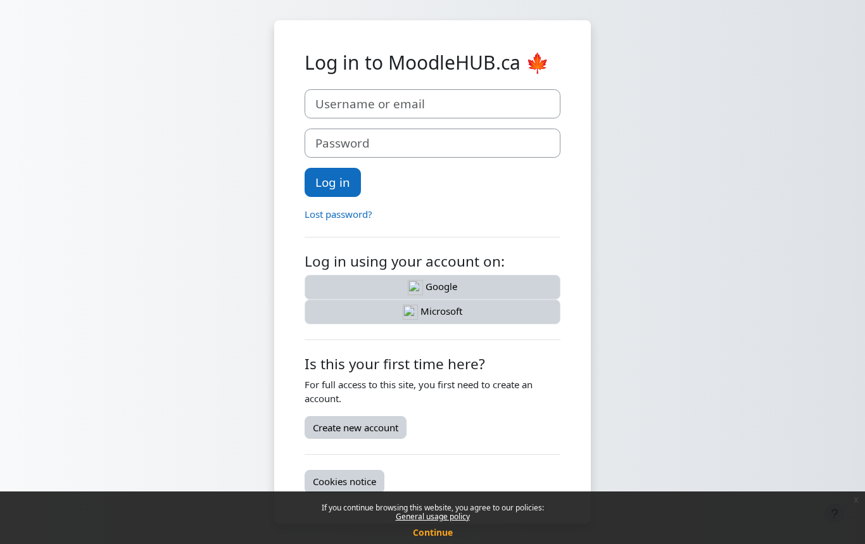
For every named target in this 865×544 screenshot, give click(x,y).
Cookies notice (344, 481)
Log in (332, 182)
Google (440, 286)
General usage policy (433, 516)
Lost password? (338, 214)
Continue (433, 532)
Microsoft (440, 311)
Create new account (355, 427)
